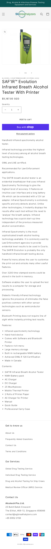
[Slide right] (32, 73)
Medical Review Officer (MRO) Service (23, 487)
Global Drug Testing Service (18, 468)
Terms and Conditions (15, 451)
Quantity (6, 104)
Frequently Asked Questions (19, 439)
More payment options (25, 134)
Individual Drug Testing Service (20, 475)
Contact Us (10, 445)
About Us (9, 433)
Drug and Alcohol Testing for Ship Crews (24, 481)
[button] (3, 14)
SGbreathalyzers (28, 544)
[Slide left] (20, 73)
